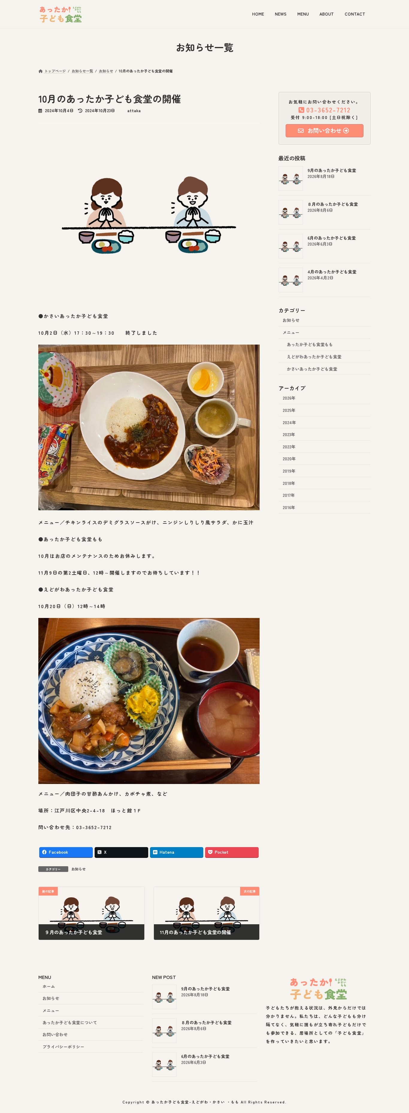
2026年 (289, 398)
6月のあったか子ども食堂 (331, 238)
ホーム (49, 986)
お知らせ (78, 868)
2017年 (289, 495)
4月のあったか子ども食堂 (331, 272)
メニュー (291, 332)
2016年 (289, 507)
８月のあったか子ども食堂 (332, 204)
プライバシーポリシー (63, 1047)
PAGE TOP (395, 1073)
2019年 (289, 471)
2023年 (289, 434)
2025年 (289, 410)
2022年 (289, 446)
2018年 (289, 483)
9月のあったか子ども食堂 (331, 170)
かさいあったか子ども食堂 (312, 368)
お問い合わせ (55, 1035)
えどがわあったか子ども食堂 (314, 357)
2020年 (289, 459)
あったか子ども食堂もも (310, 344)
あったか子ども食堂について (70, 1022)
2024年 (289, 422)
